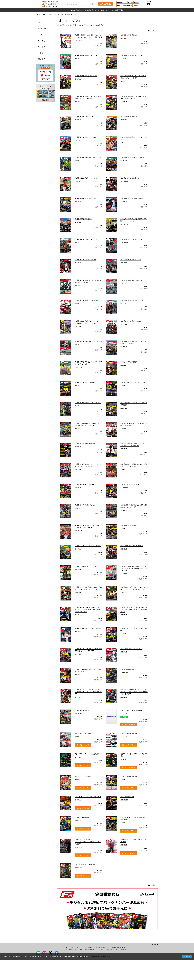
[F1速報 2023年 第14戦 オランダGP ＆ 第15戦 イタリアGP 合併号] (111, 470)
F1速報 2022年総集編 (82, 710)
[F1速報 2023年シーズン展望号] (66, 388)
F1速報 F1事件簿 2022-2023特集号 (131, 546)
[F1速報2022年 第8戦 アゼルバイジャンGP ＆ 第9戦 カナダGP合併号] (111, 102)
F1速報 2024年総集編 (82, 817)
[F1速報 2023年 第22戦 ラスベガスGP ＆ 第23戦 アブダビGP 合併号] (66, 531)
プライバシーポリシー (102, 947)
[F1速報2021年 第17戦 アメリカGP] (111, 245)
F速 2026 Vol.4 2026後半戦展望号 (131, 710)
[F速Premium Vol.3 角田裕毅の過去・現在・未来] (111, 846)
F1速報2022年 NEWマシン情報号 (85, 198)
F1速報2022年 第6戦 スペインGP (131, 117)
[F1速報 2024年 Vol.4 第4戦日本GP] (111, 655)
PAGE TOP (155, 944)
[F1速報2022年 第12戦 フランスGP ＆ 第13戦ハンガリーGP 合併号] (111, 82)
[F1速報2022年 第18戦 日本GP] (111, 184)
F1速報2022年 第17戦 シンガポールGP (132, 35)
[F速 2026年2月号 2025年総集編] (66, 870)
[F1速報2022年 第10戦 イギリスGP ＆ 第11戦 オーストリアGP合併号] (66, 102)
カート (149, 6)
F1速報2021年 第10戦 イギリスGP (131, 300)
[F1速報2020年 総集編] (111, 675)
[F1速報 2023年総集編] (111, 803)
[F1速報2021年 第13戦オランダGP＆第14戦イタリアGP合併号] (66, 286)
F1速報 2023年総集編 (127, 797)
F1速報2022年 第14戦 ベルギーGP (86, 76)
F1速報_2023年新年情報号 (129, 362)
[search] (93, 4)
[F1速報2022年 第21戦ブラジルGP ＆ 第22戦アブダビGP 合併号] (66, 368)
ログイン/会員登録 (105, 4)
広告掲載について (137, 5)
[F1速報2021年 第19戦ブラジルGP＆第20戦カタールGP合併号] (111, 225)
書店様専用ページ (122, 2)
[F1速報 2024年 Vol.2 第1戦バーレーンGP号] (111, 634)
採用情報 (136, 2)
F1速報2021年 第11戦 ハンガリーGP (86, 300)
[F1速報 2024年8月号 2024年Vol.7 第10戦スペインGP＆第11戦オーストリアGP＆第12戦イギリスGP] (66, 614)
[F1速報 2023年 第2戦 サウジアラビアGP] (111, 388)
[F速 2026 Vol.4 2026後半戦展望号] (111, 717)
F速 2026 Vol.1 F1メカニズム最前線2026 (88, 754)
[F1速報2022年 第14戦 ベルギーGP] (66, 82)
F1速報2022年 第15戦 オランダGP (131, 55)
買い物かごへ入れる (128, 724)
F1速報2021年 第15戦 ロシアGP (130, 260)
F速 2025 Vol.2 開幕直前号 (128, 776)
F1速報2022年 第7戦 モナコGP (85, 117)
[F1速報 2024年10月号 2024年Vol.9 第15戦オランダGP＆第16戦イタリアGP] (66, 593)
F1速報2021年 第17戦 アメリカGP (131, 239)
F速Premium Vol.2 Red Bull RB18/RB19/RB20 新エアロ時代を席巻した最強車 (88, 842)
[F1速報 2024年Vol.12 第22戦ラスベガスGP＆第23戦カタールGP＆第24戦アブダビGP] (66, 696)
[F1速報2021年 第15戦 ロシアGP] (111, 266)
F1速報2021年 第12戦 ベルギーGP (131, 280)
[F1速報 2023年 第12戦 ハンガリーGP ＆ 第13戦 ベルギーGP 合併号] (66, 470)
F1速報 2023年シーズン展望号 (84, 382)
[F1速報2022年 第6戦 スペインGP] (111, 123)
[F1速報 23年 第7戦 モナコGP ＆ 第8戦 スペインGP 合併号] (111, 429)
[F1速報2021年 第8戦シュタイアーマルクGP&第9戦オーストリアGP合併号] (66, 327)
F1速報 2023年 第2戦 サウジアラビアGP (133, 382)
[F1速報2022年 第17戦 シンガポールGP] (111, 41)
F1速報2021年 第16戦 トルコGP (85, 260)
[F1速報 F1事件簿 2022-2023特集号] (111, 552)
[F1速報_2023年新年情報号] (111, 368)
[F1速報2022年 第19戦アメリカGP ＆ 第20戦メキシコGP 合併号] (111, 348)
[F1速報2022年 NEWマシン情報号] (66, 204)
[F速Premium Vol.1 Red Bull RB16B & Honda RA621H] (111, 823)
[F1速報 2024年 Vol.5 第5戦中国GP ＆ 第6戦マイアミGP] (66, 675)
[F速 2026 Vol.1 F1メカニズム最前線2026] (66, 760)
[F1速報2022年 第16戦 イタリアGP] (66, 61)
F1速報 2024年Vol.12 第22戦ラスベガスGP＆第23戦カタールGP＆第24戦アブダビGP (88, 692)
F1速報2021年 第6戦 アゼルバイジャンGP (88, 341)
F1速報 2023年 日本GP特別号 (84, 484)
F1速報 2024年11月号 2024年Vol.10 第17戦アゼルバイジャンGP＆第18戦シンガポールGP (133, 568)
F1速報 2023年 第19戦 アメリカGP (86, 505)
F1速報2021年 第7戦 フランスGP (131, 321)
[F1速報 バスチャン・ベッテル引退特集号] (66, 552)
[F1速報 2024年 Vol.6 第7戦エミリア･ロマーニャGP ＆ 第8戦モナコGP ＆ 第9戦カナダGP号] (111, 614)
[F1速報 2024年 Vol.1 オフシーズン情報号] (66, 634)
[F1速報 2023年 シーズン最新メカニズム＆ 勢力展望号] (111, 409)
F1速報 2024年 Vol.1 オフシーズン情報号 (88, 628)
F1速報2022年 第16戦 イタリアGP (86, 55)
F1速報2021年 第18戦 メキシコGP (86, 239)
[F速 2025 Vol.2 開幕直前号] (111, 782)
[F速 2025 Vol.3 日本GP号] (66, 782)
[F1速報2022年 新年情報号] (66, 225)
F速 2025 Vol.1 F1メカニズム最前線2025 (88, 797)
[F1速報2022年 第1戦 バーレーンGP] (66, 184)
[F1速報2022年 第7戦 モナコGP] (66, 123)
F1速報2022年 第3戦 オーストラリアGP (88, 157)
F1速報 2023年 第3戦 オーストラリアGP (88, 403)
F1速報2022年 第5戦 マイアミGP (85, 137)
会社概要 (130, 2)
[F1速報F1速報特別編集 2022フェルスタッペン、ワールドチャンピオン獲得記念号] (66, 41)
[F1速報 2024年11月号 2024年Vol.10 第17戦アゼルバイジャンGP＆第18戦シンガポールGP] (111, 572)
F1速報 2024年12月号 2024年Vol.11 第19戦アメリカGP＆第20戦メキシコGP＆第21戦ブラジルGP (134, 692)
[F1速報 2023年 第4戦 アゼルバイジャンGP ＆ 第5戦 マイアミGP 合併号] (66, 429)
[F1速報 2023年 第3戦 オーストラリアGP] (66, 409)
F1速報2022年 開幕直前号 (128, 525)
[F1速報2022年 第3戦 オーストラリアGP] (66, 164)
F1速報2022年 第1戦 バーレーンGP (86, 178)
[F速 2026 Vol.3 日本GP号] (66, 739)
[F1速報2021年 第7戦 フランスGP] (111, 327)
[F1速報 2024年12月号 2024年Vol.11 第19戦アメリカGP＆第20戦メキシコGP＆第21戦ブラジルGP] (111, 696)
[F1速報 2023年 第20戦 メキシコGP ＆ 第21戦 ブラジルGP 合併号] (111, 511)
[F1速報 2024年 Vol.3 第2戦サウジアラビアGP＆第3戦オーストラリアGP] (66, 655)
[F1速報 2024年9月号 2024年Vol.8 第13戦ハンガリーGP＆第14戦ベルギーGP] (111, 593)
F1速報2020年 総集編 (127, 669)
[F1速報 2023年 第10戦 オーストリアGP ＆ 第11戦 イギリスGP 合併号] (111, 450)
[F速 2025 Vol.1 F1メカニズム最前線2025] (66, 803)
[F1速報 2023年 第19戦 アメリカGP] (66, 511)
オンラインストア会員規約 (84, 947)
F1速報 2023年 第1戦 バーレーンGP (86, 566)
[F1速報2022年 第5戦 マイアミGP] (66, 143)
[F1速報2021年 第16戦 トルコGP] (66, 266)
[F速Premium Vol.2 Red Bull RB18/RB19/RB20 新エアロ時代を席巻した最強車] (66, 846)
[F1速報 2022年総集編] (66, 717)
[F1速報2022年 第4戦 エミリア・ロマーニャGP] (111, 143)
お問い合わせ (69, 947)
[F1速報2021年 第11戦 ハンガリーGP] (66, 307)
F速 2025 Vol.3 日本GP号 (83, 776)
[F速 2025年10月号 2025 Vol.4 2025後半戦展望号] (111, 760)
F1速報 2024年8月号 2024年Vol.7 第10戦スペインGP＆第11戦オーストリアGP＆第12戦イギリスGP (88, 610)
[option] (97, 10)
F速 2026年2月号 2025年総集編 (85, 864)
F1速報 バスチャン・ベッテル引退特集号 (88, 546)
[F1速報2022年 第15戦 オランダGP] (111, 61)
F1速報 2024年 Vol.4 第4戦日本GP (131, 649)
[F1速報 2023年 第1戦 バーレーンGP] (66, 572)
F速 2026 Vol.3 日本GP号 (83, 733)
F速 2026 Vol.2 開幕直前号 (128, 733)
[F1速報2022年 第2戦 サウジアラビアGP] (111, 164)
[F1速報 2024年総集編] (66, 823)
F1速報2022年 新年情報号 (83, 219)
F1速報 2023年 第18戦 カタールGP (131, 484)
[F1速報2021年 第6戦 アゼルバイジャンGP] (66, 348)
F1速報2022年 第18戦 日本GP (130, 178)
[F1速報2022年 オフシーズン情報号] (111, 204)
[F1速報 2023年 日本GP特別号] (66, 491)
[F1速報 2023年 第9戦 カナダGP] (66, 450)
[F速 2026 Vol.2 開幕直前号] (111, 739)
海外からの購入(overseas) (124, 5)
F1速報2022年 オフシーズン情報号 (131, 198)
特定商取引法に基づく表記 (119, 947)
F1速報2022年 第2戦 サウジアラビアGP (133, 157)
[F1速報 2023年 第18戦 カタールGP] (111, 491)
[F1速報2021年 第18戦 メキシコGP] (66, 245)
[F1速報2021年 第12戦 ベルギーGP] (111, 286)
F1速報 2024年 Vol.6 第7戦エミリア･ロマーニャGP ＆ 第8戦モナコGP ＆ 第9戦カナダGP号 (134, 610)
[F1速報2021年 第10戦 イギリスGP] (111, 307)
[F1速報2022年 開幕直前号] (111, 531)
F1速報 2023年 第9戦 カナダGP (85, 443)
